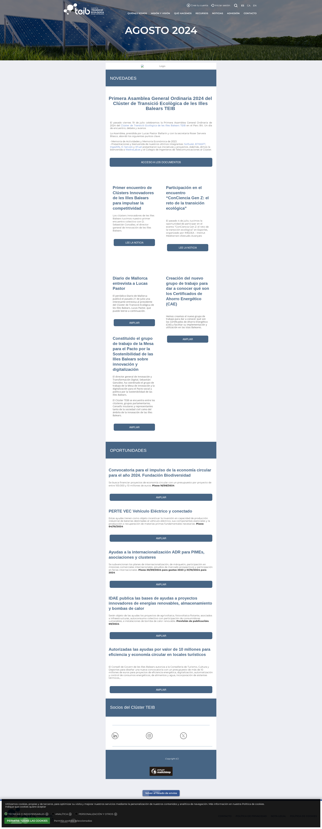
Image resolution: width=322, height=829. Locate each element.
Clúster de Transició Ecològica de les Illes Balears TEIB (153, 125)
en (254, 5)
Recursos (202, 13)
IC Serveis (127, 146)
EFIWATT (200, 144)
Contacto (250, 13)
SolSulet (189, 144)
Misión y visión (160, 13)
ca (248, 5)
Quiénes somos (137, 13)
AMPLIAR (134, 322)
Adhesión (233, 13)
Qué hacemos (183, 13)
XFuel (138, 146)
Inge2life (115, 146)
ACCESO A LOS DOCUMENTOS (161, 162)
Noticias (217, 13)
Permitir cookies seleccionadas (73, 820)
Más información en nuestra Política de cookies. (236, 804)
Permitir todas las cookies (27, 820)
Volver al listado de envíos (161, 793)
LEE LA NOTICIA (134, 242)
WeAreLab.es (133, 149)
